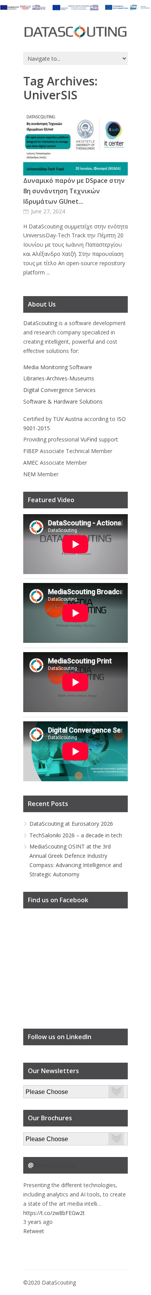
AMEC (30, 462)
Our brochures (41, 1136)
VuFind (89, 439)
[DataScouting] (75, 32)
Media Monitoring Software (57, 367)
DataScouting (40, 323)
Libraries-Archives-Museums (58, 378)
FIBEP (30, 451)
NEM (29, 474)
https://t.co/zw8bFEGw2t (54, 1213)
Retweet (33, 1231)
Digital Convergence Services (59, 390)
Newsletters (38, 1089)
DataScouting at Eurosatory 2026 (71, 823)
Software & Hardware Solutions (63, 401)
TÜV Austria (67, 419)
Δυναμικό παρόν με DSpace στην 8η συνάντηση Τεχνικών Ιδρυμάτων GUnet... (74, 191)
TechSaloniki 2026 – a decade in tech (75, 835)
